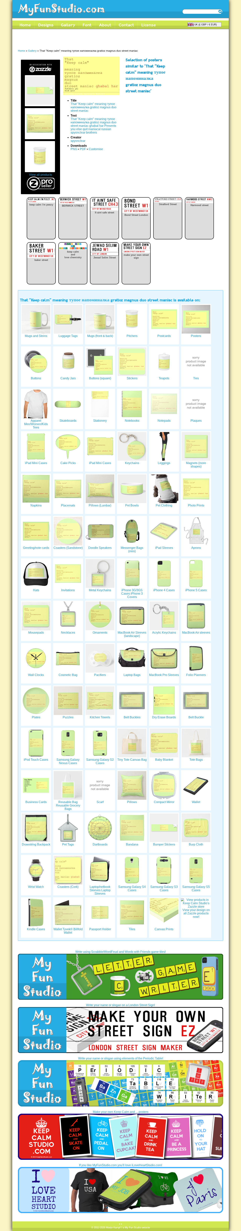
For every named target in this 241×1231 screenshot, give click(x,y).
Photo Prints (196, 505)
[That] (40, 103)
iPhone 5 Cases (196, 590)
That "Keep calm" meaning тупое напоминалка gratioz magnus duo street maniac (93, 107)
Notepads (164, 420)
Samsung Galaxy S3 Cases (164, 888)
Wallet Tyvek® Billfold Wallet (68, 931)
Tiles (132, 929)
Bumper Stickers (164, 844)
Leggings (164, 463)
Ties (196, 378)
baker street (41, 260)
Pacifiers (100, 675)
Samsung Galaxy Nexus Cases (67, 761)
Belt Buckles (132, 717)
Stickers (132, 378)
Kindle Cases (36, 929)
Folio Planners (196, 675)
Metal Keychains (100, 590)
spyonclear (78, 140)
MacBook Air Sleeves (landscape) (132, 634)
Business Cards (36, 802)
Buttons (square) (100, 378)
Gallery (68, 24)
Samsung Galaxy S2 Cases (100, 761)
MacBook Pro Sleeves (164, 675)
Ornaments (100, 632)
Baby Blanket (164, 759)
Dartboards (100, 844)
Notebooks (132, 420)
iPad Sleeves (164, 547)
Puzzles (68, 717)
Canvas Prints (164, 929)
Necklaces (68, 632)
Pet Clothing (164, 505)
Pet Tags (68, 844)
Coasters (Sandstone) (68, 547)
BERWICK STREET (73, 205)
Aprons (196, 547)
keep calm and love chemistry (73, 254)
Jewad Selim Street (104, 257)
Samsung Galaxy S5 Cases (196, 888)
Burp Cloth (196, 844)
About (105, 24)
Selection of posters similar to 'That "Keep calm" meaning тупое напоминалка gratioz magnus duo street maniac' (145, 75)
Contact (126, 24)
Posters (196, 336)
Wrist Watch (36, 886)
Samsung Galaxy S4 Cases (132, 888)
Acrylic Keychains (164, 632)
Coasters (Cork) (68, 886)
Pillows (132, 802)
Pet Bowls (132, 505)
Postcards (164, 336)
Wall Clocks (36, 675)
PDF (83, 149)
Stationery (100, 420)
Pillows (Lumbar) (100, 505)
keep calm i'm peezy (41, 204)
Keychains (132, 463)
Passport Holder (100, 929)
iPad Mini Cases (36, 463)
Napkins (36, 505)
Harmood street (199, 205)
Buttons (36, 378)
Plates (36, 717)
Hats (36, 590)
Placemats (68, 505)
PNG (74, 149)
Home (25, 24)
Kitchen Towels (100, 717)
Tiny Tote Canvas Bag (132, 759)
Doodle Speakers (100, 547)
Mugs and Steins (36, 336)
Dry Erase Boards (164, 717)
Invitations (68, 590)
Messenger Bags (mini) (132, 549)
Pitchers (132, 336)
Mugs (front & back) (100, 336)
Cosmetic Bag (68, 675)
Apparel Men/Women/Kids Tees (36, 424)
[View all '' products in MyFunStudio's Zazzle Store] (40, 72)
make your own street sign (136, 256)
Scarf (100, 802)
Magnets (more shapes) (196, 464)
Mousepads (36, 632)
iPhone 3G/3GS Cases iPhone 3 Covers (132, 594)
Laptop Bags (132, 675)
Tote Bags (196, 759)
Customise (96, 149)
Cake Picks (68, 463)
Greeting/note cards (36, 547)
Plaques (196, 420)
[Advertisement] (86, 39)
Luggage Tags (68, 336)
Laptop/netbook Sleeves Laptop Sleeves (100, 890)
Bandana (132, 844)
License (148, 24)
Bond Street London (136, 215)
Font (87, 24)
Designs (45, 24)
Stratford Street (168, 204)
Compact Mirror (164, 802)
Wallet (196, 802)
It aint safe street (104, 212)
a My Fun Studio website (136, 1227)
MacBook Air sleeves (196, 632)
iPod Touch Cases (36, 759)
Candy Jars (68, 378)
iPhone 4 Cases (164, 590)
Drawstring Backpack (36, 844)
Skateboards (67, 420)
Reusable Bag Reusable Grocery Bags (68, 805)
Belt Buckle (196, 717)
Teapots (164, 378)
